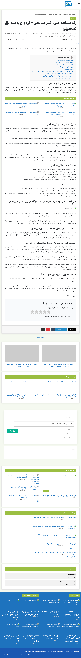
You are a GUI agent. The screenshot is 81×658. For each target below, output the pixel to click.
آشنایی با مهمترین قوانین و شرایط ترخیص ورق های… (48, 518)
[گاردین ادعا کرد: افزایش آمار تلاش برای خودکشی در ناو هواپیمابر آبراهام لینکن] (71, 604)
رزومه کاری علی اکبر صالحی (65, 67)
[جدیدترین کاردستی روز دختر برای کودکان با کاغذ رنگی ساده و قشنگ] (10, 628)
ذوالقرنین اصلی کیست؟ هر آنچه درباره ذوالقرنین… (72, 638)
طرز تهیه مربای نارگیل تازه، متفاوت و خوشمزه (59, 496)
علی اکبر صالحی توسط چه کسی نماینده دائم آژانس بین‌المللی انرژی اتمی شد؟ (52, 71)
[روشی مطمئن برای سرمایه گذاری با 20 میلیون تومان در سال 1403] (71, 529)
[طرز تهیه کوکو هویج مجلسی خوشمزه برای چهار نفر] (71, 556)
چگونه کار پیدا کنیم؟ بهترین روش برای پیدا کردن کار (17, 396)
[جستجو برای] (2, 5)
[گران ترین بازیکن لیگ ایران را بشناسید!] (33, 489)
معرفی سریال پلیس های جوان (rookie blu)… (31, 638)
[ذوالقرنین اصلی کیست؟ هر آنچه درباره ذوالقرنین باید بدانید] (71, 628)
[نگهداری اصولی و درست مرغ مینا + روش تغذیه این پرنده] (65, 387)
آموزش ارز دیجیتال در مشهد (67, 584)
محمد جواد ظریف (61, 286)
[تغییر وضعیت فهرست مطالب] (72, 57)
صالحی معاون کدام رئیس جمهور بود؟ (62, 78)
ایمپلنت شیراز (72, 574)
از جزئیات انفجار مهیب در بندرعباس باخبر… (51, 637)
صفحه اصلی (71, 14)
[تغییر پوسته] (6, 5)
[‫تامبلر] (53, 329)
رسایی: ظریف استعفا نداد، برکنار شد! (53, 544)
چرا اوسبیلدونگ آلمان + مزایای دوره (16, 112)
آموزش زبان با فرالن (70, 578)
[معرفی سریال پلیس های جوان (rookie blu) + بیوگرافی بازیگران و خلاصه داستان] (30, 628)
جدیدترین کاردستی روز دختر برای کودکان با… (10, 638)
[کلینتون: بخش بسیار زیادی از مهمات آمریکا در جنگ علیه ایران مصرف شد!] (33, 479)
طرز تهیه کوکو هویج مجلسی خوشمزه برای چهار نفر (49, 553)
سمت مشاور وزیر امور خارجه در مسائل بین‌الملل (60, 74)
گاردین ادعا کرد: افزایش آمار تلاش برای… (72, 615)
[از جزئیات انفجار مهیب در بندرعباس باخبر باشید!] (51, 628)
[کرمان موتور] (40, 337)
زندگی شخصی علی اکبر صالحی (65, 60)
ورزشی (3, 654)
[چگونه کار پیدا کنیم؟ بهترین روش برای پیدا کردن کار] (16, 387)
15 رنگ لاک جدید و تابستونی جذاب (41, 395)
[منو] (79, 5)
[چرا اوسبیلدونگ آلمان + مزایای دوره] (33, 114)
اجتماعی (65, 14)
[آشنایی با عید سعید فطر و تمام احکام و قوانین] (33, 105)
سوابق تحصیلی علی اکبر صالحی (64, 62)
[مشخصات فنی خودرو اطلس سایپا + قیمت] (30, 604)
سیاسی (16, 654)
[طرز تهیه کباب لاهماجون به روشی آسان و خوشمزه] (70, 105)
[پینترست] (48, 329)
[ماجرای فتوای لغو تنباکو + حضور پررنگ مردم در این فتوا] (70, 114)
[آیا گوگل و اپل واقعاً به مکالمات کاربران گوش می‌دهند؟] (51, 604)
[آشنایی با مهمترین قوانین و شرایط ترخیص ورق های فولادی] (71, 520)
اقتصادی (22, 654)
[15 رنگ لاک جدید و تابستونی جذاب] (41, 387)
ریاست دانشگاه (69, 69)
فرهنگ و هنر (10, 654)
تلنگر (68, 49)
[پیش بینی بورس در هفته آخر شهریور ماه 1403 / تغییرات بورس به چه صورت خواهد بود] (71, 537)
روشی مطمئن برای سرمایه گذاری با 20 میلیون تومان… (48, 526)
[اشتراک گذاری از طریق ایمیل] (43, 329)
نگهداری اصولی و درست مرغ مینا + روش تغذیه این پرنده (66, 396)
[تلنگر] (69, 4)
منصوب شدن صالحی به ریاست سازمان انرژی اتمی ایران (58, 76)
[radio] (48, 312)
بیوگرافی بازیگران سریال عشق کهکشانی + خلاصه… (10, 615)
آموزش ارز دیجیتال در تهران (68, 581)
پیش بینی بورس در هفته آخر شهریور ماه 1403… (49, 535)
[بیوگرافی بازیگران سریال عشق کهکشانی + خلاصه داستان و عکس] (10, 604)
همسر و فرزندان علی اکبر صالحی (64, 65)
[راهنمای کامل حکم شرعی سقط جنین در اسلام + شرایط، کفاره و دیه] (33, 499)
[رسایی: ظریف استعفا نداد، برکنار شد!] (71, 546)
